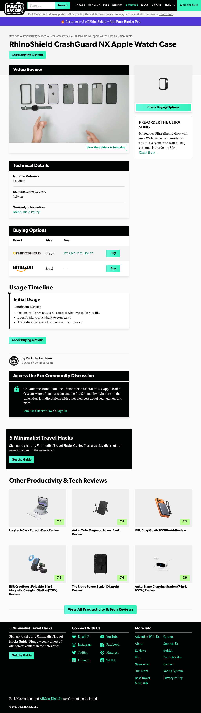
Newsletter (142, 664)
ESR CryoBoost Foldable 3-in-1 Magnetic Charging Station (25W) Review (33, 590)
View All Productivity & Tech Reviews (100, 610)
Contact (168, 664)
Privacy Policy (173, 678)
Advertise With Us (147, 637)
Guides (117, 5)
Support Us (171, 644)
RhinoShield (125, 36)
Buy (113, 253)
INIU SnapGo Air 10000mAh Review (160, 530)
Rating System (173, 671)
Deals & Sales (172, 657)
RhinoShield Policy (26, 212)
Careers (168, 637)
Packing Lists (98, 5)
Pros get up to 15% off (78, 253)
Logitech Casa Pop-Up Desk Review (34, 530)
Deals (81, 5)
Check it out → (149, 152)
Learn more (166, 14)
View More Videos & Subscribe (106, 147)
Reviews (132, 5)
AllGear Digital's (51, 699)
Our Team (141, 671)
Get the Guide (22, 459)
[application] (69, 109)
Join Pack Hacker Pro (125, 21)
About (157, 5)
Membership (189, 5)
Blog (145, 5)
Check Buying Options (27, 54)
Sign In (170, 5)
